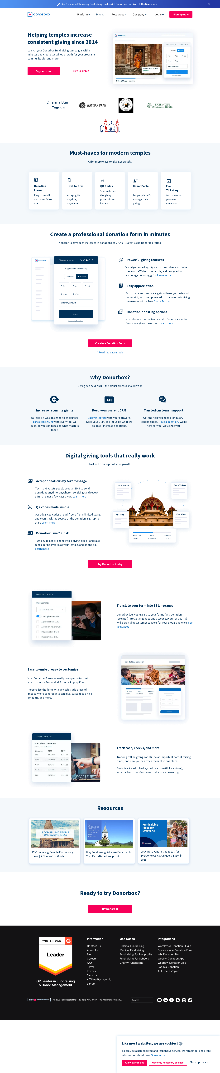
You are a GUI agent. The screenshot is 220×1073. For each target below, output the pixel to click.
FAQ (89, 962)
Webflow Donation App (172, 962)
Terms (90, 966)
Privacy (91, 971)
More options (198, 1062)
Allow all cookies (134, 1062)
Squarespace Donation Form (175, 950)
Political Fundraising (132, 946)
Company (138, 14)
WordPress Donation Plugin (174, 946)
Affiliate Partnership (99, 979)
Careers (91, 958)
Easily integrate (97, 418)
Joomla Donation (168, 966)
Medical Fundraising (132, 950)
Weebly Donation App (171, 958)
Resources (118, 14)
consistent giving (43, 422)
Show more (158, 1055)
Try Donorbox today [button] (110, 564)
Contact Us (94, 946)
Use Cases (127, 939)
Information (95, 939)
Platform (82, 14)
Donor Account (163, 301)
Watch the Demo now (145, 4)
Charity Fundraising (131, 962)
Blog (89, 954)
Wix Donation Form (169, 954)
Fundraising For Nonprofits (136, 954)
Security (92, 975)
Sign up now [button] (181, 14)
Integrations (166, 939)
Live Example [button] (81, 71)
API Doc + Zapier (168, 971)
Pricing (100, 14)
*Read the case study (110, 352)
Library (91, 983)
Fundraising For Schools (134, 958)
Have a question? (169, 422)
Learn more (164, 275)
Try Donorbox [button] (110, 909)
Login (158, 14)
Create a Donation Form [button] (110, 343)
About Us (92, 950)
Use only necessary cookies (167, 1062)
